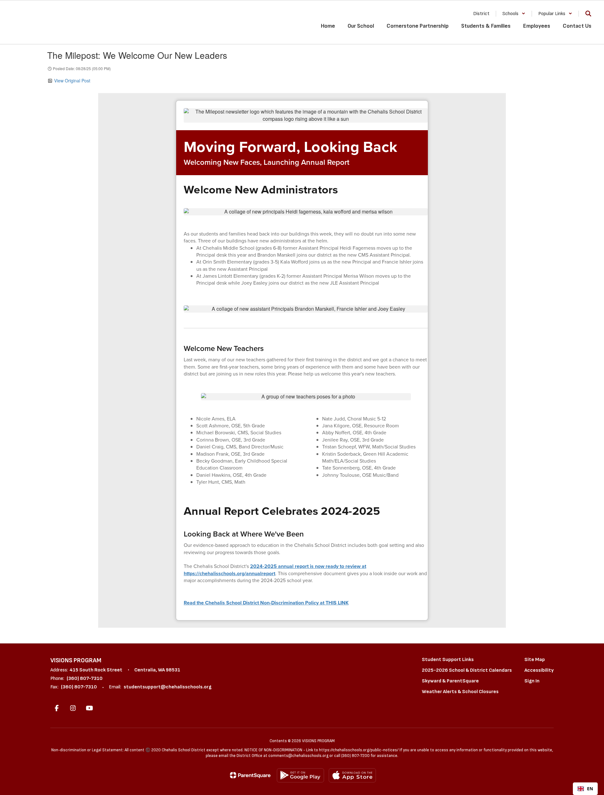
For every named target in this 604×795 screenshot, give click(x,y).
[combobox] (585, 788)
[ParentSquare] (250, 775)
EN (590, 789)
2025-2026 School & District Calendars (467, 670)
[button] (513, 14)
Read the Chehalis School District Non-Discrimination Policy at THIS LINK (266, 602)
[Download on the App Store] (352, 775)
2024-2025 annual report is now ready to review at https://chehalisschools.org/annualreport (275, 570)
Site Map (534, 660)
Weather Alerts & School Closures (460, 692)
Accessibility (539, 670)
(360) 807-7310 (85, 678)
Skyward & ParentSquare (450, 681)
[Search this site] (588, 13)
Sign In (532, 681)
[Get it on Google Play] (300, 775)
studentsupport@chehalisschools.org (167, 687)
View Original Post (72, 80)
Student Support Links (448, 660)
